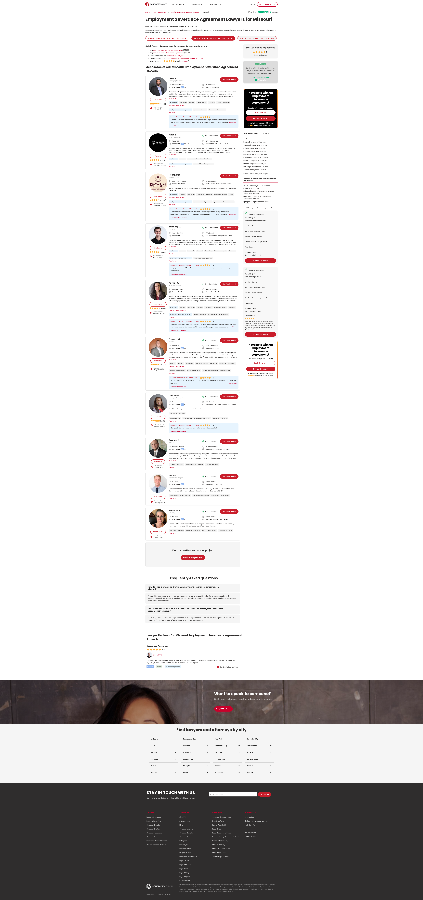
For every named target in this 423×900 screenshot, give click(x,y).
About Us (182, 817)
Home (147, 12)
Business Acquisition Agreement (218, 314)
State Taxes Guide (219, 853)
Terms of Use (250, 837)
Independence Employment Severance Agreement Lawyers (258, 192)
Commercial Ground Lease (217, 110)
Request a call (223, 709)
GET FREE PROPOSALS (267, 4)
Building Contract (175, 418)
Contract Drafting (153, 829)
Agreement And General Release (223, 202)
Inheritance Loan (225, 371)
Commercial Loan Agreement (203, 258)
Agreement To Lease (200, 110)
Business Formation (154, 821)
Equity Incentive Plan (212, 464)
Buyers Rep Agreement (209, 530)
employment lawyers (175, 56)
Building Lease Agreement (202, 418)
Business (192, 103)
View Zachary (158, 248)
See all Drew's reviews (178, 126)
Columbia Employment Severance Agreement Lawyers (256, 187)
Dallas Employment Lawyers (254, 148)
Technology (200, 195)
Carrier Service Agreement (200, 495)
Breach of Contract (154, 817)
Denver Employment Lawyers (254, 151)
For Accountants (185, 849)
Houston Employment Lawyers (255, 154)
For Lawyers (183, 845)
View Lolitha (158, 417)
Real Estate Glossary (220, 841)
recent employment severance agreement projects (185, 58)
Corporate (226, 103)
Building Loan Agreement (177, 371)
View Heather (158, 196)
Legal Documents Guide (221, 833)
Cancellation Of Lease (225, 530)
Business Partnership (193, 371)
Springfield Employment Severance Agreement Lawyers (257, 203)
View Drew (158, 100)
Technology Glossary (220, 857)
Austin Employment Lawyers (254, 139)
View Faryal (158, 304)
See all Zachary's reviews (179, 274)
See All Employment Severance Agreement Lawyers (260, 208)
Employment (173, 103)
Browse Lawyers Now (192, 557)
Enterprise (183, 841)
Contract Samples (186, 833)
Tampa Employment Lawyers (254, 170)
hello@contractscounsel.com (256, 821)
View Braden (158, 462)
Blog (181, 825)
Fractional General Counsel (157, 841)
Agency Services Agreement (202, 202)
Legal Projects (184, 876)
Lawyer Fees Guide (219, 825)
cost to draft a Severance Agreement (167, 50)
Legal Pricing (184, 872)
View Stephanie (158, 532)
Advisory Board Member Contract (180, 495)
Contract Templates (187, 837)
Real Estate (183, 103)
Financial (212, 103)
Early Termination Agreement (195, 464)
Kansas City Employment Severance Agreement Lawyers (257, 197)
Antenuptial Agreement (193, 530)
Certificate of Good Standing (220, 495)
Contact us (249, 817)
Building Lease (187, 418)
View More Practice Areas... (177, 106)
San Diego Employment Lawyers (255, 167)
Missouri (150, 667)
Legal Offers (184, 861)
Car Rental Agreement (176, 464)
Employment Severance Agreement (185, 12)
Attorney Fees (184, 821)
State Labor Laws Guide (221, 849)
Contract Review (153, 837)
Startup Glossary (218, 845)
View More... (172, 113)
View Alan (158, 156)
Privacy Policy (250, 833)
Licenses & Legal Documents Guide (225, 837)
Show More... (173, 98)
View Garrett (158, 360)
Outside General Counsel (156, 845)
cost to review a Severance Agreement (168, 53)
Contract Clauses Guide (221, 817)
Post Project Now (260, 261)
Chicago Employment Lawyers (255, 145)
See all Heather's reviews (179, 218)
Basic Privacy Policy (200, 314)
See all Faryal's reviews (178, 330)
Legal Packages (185, 865)
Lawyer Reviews (185, 853)
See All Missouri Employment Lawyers (255, 174)
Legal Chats (216, 829)
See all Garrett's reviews (178, 387)
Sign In (252, 4)
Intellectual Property (220, 195)
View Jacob (158, 497)
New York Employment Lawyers (255, 160)
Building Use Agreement (220, 418)
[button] (163, 739)
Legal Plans (183, 869)
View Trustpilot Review (261, 77)
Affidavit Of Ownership (177, 530)
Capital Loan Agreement (210, 371)
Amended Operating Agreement (203, 164)
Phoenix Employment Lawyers (254, 163)
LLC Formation (184, 880)
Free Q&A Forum (218, 821)
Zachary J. (157, 655)
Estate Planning (202, 103)
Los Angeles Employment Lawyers (256, 157)
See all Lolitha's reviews (178, 431)
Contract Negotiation (155, 833)
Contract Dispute (153, 825)
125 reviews (184, 61)
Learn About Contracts (188, 857)
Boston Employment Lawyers (254, 142)
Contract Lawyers (160, 12)
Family (219, 103)
